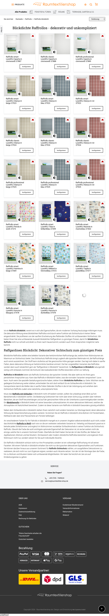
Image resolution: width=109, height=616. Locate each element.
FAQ (20, 515)
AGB (20, 505)
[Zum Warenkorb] (96, 4)
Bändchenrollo (13, 402)
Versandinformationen (71, 508)
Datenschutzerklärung (27, 512)
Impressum (23, 508)
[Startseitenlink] (54, 4)
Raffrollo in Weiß (24, 423)
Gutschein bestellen (26, 539)
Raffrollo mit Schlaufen (22, 394)
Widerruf (66, 515)
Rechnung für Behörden (27, 518)
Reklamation (67, 512)
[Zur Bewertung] (85, 4)
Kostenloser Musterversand (73, 505)
